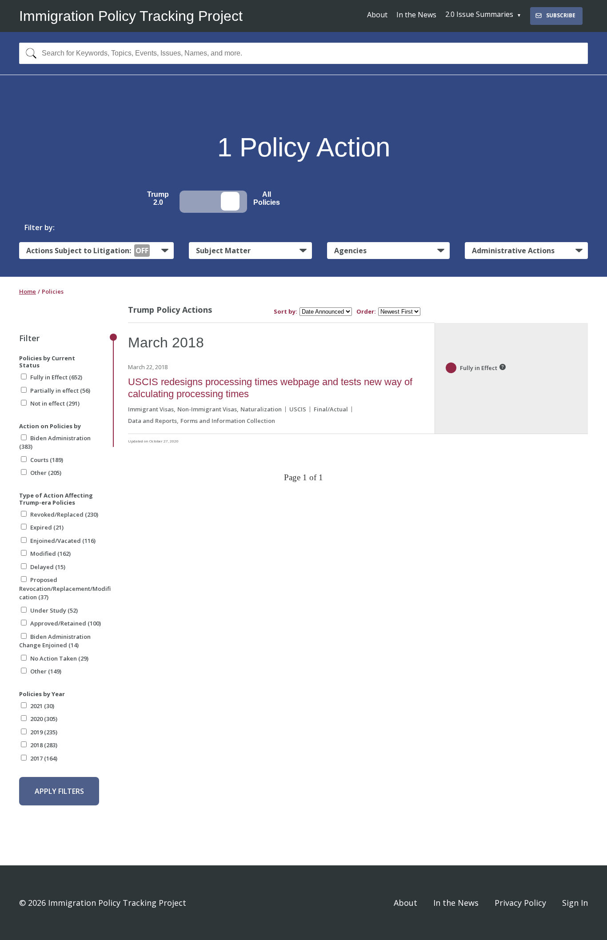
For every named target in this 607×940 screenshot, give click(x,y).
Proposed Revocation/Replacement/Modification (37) (65, 588)
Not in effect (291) (55, 403)
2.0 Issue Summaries (479, 14)
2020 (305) (43, 719)
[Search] (29, 53)
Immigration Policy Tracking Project (131, 16)
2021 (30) (42, 706)
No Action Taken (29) (59, 658)
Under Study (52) (54, 610)
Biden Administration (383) (55, 442)
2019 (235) (43, 732)
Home (27, 291)
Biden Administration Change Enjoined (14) (55, 641)
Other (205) (45, 473)
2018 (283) (43, 745)
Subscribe (560, 15)
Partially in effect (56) (60, 390)
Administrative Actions (513, 250)
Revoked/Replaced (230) (64, 514)
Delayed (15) (47, 567)
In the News (416, 15)
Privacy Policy (520, 902)
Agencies (350, 250)
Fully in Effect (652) (56, 377)
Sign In (575, 902)
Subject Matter (223, 250)
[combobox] (303, 53)
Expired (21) (47, 527)
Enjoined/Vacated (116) (63, 541)
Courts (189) (46, 460)
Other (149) (45, 671)
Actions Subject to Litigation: (87, 250)
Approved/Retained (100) (65, 623)
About (377, 15)
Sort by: (285, 312)
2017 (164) (43, 758)
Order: (366, 312)
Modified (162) (50, 554)
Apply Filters (59, 791)
